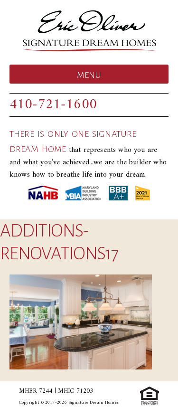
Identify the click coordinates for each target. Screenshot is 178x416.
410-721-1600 (53, 104)
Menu (89, 75)
